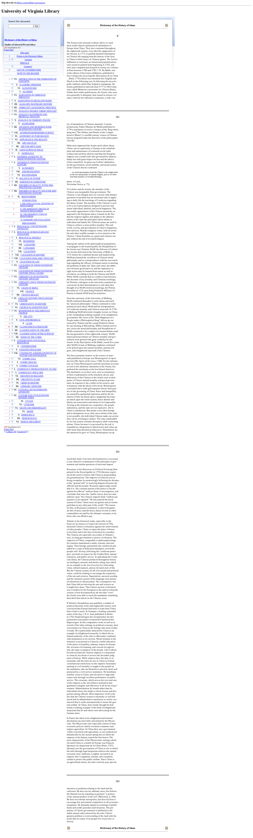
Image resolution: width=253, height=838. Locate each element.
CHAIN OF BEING (29, 288)
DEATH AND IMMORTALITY (33, 408)
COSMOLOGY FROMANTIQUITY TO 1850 (36, 369)
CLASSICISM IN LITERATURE (34, 327)
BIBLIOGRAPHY (29, 223)
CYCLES (29, 401)
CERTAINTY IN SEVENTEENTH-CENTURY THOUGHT (34, 278)
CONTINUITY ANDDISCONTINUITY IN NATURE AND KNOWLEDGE (37, 354)
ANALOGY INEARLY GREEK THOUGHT (38, 111)
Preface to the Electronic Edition (30, 56)
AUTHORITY (28, 168)
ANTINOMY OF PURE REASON (34, 136)
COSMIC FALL (29, 359)
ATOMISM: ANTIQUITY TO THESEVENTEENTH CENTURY (31, 158)
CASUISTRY (29, 245)
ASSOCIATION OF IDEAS (31, 150)
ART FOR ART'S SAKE (31, 146)
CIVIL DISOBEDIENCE (29, 320)
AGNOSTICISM (29, 88)
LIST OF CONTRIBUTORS (29, 70)
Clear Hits (9, 50)
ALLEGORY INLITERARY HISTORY (35, 104)
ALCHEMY (28, 92)
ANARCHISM (28, 124)
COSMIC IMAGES (28, 362)
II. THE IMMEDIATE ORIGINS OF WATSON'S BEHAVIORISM (34, 210)
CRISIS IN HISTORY (29, 383)
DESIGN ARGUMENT (31, 422)
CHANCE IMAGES (30, 295)
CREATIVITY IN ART (30, 379)
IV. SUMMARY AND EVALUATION (35, 220)
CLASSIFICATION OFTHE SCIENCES (37, 334)
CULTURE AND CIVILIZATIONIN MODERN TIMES (33, 396)
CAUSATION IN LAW (29, 262)
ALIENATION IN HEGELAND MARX (35, 101)
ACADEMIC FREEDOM (30, 85)
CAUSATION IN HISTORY (33, 255)
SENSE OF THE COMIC (31, 337)
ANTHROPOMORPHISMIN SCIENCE (37, 133)
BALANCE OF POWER (29, 178)
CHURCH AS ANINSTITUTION (33, 307)
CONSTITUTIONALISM (30, 350)
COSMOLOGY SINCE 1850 (30, 373)
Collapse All (11, 432)
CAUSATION (30, 252)
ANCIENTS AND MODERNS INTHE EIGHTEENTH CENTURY (35, 128)
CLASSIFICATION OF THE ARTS (34, 330)
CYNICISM (29, 405)
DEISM (30, 411)
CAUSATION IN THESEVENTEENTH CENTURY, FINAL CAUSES (35, 272)
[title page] (24, 53)
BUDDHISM (29, 241)
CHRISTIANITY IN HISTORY (33, 304)
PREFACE (24, 63)
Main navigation (37, 2)
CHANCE (29, 291)
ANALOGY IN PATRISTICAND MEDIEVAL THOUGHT (33, 115)
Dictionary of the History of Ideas (20, 40)
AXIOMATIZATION (31, 172)
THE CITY (28, 316)
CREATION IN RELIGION (31, 376)
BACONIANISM (29, 175)
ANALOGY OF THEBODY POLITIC (34, 120)
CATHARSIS (29, 248)
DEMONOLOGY (29, 418)
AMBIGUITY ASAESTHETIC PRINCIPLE (37, 108)
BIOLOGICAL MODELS (30, 238)
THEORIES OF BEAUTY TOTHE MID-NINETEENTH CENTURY (36, 186)
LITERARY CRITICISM (30, 386)
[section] (28, 60)
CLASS (29, 323)
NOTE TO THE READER (28, 73)
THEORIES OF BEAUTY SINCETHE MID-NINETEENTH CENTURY (38, 192)
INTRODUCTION (29, 200)
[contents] (28, 67)
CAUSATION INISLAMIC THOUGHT (37, 258)
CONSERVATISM (28, 346)
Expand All (22, 432)
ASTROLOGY (27, 153)
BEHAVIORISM (29, 197)
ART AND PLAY (29, 143)
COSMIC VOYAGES (28, 366)
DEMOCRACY (28, 415)
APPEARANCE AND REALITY (33, 140)
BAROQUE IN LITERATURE (33, 182)
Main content (23, 2)
